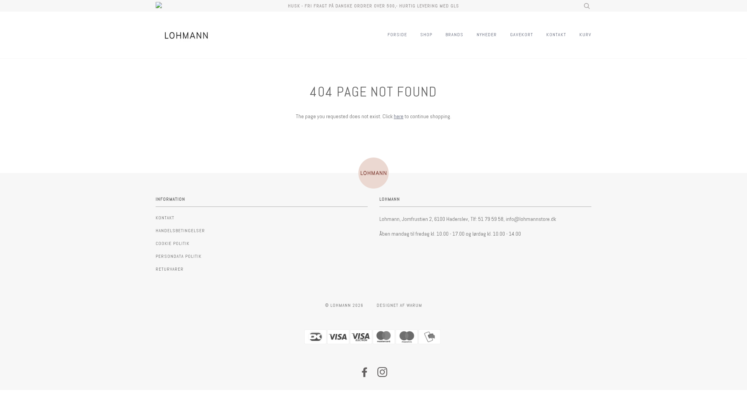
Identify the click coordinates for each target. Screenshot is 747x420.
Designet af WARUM (399, 305)
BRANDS (454, 35)
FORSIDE (397, 35)
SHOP (426, 35)
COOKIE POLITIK (172, 243)
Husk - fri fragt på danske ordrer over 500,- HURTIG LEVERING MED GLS (373, 6)
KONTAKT (556, 35)
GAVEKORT (521, 35)
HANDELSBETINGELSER (180, 230)
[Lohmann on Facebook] (364, 374)
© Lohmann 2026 (344, 305)
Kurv (585, 35)
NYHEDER (487, 35)
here (398, 116)
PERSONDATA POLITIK (179, 256)
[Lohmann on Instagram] (382, 374)
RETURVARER (170, 269)
